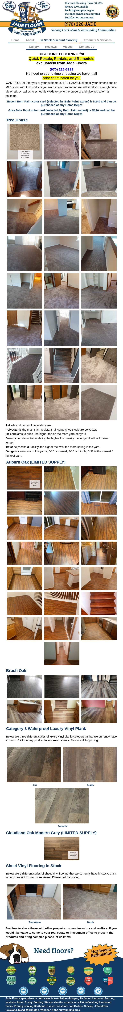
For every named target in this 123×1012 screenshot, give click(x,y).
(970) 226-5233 (61, 69)
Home (15, 40)
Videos (68, 46)
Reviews (51, 46)
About (30, 40)
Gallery (34, 46)
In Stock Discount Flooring (59, 40)
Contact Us (86, 46)
